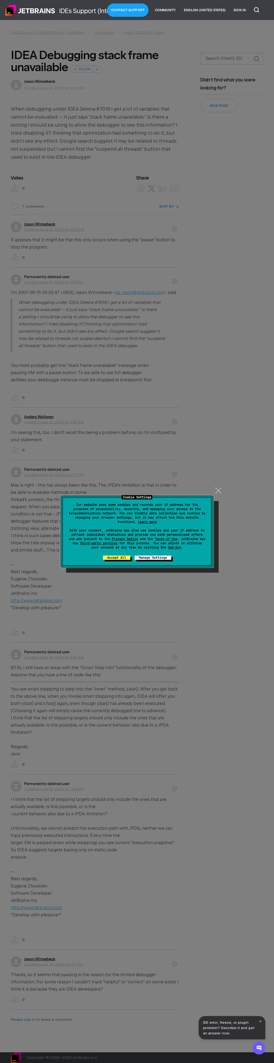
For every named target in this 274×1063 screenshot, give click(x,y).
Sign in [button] (240, 10)
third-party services (98, 543)
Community (165, 10)
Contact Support (128, 10)
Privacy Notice (125, 539)
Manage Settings (153, 558)
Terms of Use (166, 539)
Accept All (116, 558)
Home (30, 10)
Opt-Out (174, 547)
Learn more (147, 522)
